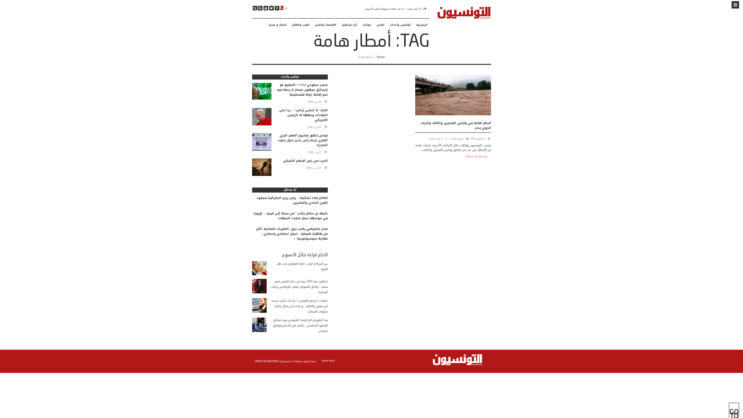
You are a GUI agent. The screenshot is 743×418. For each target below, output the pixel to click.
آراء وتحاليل (349, 25)
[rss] (260, 8)
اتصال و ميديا (278, 25)
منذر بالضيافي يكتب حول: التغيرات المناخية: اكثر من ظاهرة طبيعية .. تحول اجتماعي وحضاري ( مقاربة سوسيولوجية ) (292, 234)
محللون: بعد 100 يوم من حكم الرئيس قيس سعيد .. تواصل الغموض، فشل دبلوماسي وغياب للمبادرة (299, 287)
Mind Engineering (267, 361)
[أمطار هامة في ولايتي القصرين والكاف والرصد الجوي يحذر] (453, 96)
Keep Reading (476, 156)
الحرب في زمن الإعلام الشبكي (305, 161)
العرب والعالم (300, 25)
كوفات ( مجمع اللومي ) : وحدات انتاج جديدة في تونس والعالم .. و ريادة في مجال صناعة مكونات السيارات (300, 306)
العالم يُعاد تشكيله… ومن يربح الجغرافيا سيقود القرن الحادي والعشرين (292, 200)
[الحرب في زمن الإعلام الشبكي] (261, 168)
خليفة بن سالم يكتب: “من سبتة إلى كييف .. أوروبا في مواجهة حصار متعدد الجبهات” (291, 215)
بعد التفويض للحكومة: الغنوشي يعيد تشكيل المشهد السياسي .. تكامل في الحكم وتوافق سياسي (300, 326)
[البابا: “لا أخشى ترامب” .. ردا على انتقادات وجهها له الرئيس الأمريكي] (261, 117)
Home (381, 57)
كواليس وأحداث (400, 25)
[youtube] (266, 8)
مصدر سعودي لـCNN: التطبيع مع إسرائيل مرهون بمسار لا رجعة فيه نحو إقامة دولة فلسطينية (302, 90)
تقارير (380, 25)
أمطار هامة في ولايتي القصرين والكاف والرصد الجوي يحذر (455, 125)
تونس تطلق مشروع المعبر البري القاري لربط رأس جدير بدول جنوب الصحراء (303, 140)
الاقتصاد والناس (325, 25)
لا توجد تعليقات (435, 139)
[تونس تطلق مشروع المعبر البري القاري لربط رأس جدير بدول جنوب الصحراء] (261, 142)
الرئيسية (421, 25)
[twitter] (271, 8)
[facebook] (277, 8)
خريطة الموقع (328, 361)
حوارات (366, 25)
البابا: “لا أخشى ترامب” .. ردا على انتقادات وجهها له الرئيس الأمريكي (395, 9)
